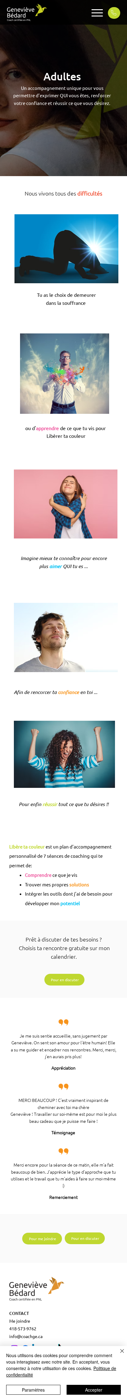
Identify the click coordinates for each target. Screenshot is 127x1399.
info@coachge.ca (26, 1336)
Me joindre (19, 1321)
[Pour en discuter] (114, 13)
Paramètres (33, 1390)
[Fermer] (118, 1354)
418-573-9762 (22, 1328)
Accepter (93, 1390)
